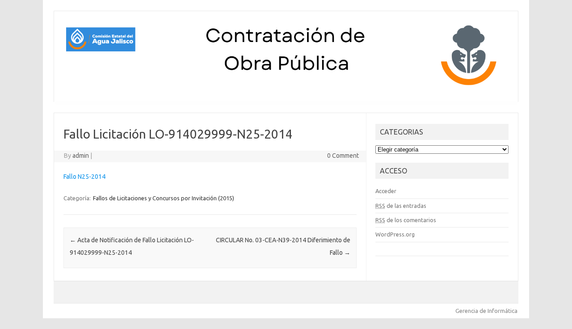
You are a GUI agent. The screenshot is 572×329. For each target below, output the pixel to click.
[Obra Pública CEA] (286, 86)
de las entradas (400, 205)
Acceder (385, 191)
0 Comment (343, 155)
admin (80, 155)
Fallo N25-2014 (84, 176)
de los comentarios (405, 220)
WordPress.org (395, 234)
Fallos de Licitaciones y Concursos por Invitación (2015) (163, 198)
